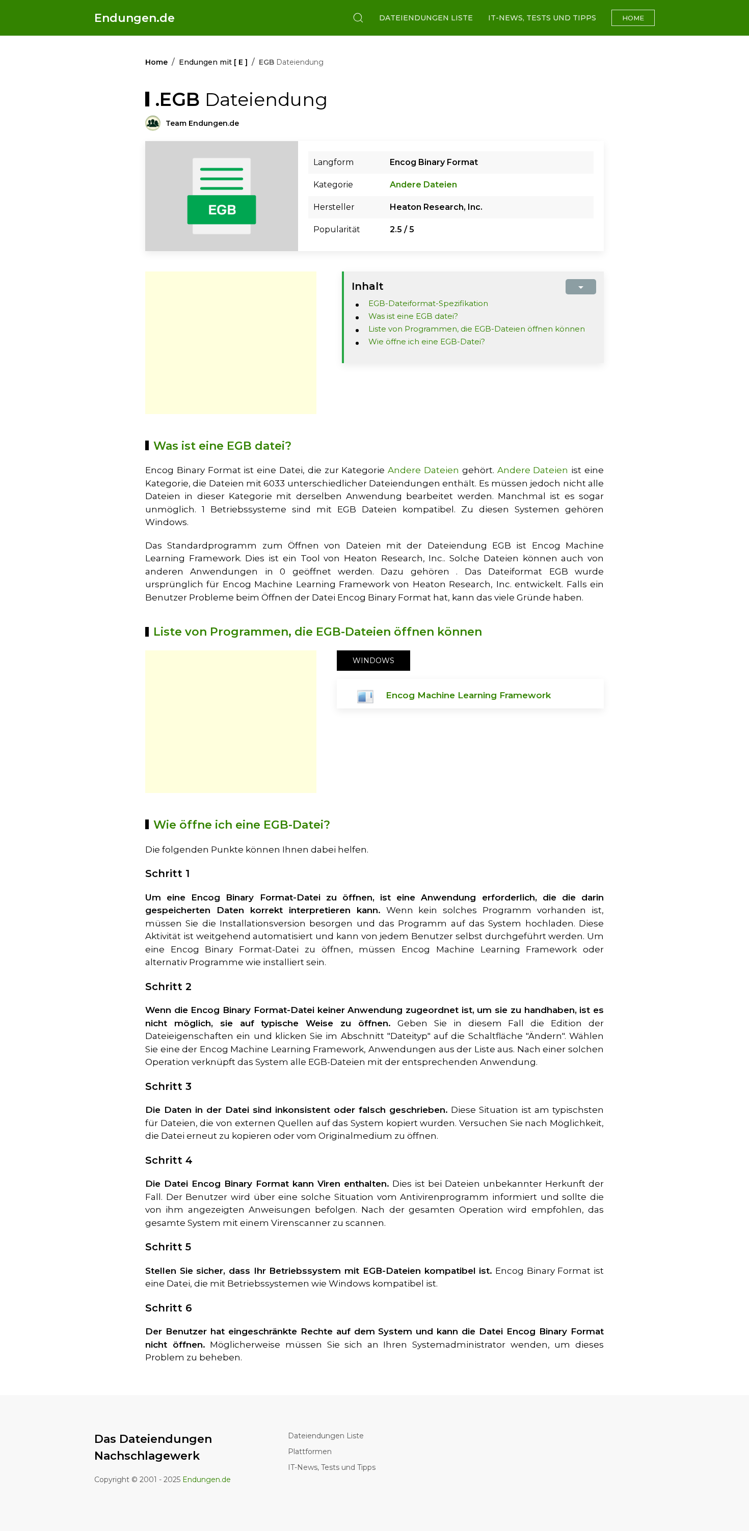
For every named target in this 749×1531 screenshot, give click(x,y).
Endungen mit (213, 62)
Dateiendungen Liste (426, 17)
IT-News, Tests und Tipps (542, 17)
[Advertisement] (230, 342)
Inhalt (368, 286)
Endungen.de (134, 18)
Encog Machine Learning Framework (468, 695)
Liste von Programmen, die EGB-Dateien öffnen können (476, 329)
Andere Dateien (423, 184)
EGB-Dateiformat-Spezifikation (428, 303)
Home (633, 18)
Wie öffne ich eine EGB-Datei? (426, 341)
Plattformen (310, 1451)
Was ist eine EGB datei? (413, 316)
